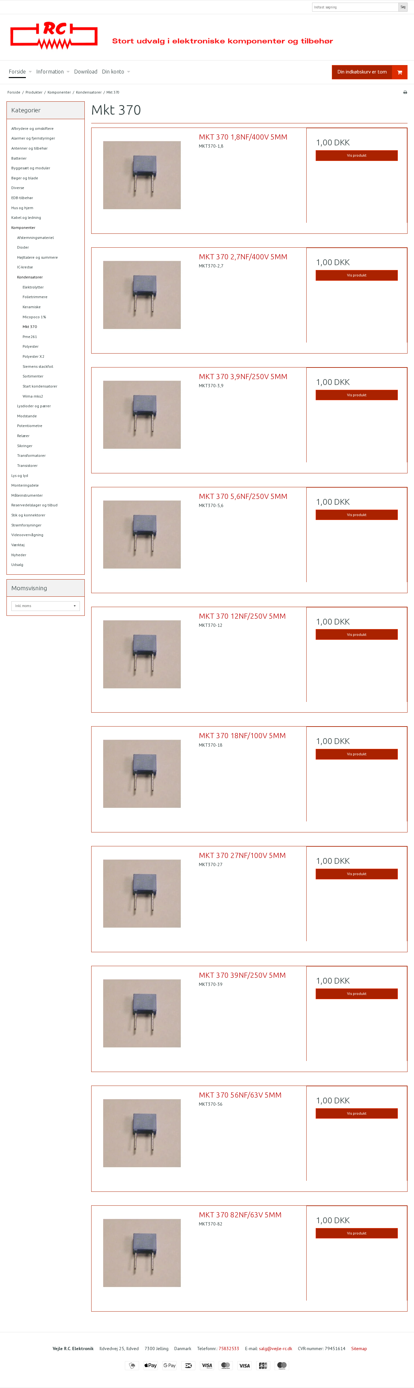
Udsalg (17, 564)
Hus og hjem (22, 207)
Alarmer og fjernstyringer (33, 138)
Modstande (27, 415)
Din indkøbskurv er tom (362, 71)
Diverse (17, 187)
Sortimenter (33, 376)
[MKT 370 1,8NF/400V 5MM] (142, 178)
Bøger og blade (24, 177)
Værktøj (18, 544)
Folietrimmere (35, 296)
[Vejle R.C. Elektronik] (207, 37)
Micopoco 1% (34, 316)
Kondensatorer (30, 277)
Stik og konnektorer (28, 515)
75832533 (229, 1348)
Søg (403, 7)
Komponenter (23, 227)
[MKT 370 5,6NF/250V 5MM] (142, 537)
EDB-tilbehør (22, 197)
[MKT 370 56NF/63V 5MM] (142, 1136)
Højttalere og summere (37, 257)
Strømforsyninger (26, 525)
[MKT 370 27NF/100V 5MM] (142, 896)
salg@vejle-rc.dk (275, 1348)
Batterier (19, 158)
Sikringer (24, 445)
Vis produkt (356, 155)
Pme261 (30, 336)
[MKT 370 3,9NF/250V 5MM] (142, 417)
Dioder (23, 247)
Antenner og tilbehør (29, 148)
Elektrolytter (33, 287)
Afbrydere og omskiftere (32, 128)
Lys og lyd (19, 475)
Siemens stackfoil (38, 366)
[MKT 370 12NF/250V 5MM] (142, 657)
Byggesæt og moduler (30, 167)
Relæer (23, 435)
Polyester (30, 346)
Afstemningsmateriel (35, 237)
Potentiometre (29, 425)
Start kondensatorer (40, 386)
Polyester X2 (33, 356)
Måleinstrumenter (27, 495)
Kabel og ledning (26, 217)
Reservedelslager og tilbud (34, 504)
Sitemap (359, 1348)
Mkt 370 (30, 326)
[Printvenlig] (405, 92)
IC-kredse (25, 267)
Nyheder (18, 554)
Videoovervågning (27, 534)
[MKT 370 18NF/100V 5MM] (142, 777)
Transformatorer (31, 455)
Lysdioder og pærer (34, 405)
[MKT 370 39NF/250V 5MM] (142, 1016)
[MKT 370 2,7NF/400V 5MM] (142, 298)
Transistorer (27, 465)
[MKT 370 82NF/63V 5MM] (142, 1256)
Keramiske (32, 306)
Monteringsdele (25, 485)
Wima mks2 (33, 396)
